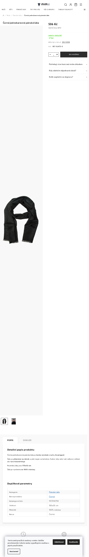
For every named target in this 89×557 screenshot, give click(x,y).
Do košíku (74, 54)
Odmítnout (59, 542)
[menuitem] (3, 9)
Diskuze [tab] (27, 440)
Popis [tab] (10, 440)
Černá (52, 497)
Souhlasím (73, 542)
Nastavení (14, 551)
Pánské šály (54, 492)
